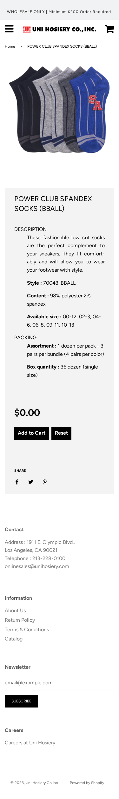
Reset (61, 433)
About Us (15, 610)
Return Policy (20, 620)
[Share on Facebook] (18, 481)
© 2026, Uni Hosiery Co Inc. (34, 783)
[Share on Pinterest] (44, 481)
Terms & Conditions (27, 629)
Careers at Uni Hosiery (30, 743)
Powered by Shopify (87, 783)
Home (10, 46)
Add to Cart (31, 433)
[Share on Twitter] (30, 481)
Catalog (14, 639)
